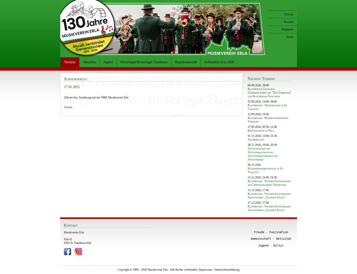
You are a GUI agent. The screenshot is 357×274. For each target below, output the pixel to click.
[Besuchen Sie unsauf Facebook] (67, 254)
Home (289, 37)
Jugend (108, 62)
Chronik (288, 14)
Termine (70, 62)
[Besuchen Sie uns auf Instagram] (78, 254)
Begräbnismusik (186, 62)
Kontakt (288, 22)
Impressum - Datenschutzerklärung (219, 269)
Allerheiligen (256, 139)
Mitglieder (287, 29)
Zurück (68, 107)
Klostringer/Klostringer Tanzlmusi (144, 62)
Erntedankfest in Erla (261, 130)
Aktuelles (89, 62)
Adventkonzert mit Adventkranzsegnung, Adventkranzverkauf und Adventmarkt (263, 154)
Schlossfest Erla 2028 (219, 62)
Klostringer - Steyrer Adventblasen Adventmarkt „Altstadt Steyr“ (269, 195)
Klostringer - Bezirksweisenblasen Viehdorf (268, 119)
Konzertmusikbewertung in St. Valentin (266, 170)
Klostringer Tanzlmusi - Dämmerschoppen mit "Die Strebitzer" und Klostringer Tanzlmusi (269, 92)
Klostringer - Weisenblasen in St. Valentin (268, 107)
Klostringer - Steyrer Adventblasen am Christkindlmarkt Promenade (269, 182)
